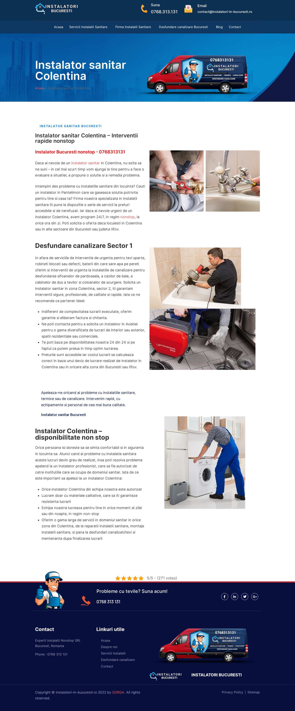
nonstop (127, 217)
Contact (235, 27)
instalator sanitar (85, 163)
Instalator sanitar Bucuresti (63, 415)
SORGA (118, 692)
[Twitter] (244, 596)
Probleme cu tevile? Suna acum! (132, 591)
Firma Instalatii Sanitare (133, 27)
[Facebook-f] (224, 596)
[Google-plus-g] (254, 596)
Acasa (58, 27)
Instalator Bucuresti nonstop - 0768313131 (80, 151)
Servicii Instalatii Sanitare (88, 27)
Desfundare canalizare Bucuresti (183, 27)
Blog (219, 27)
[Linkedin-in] (234, 596)
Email (201, 6)
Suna (155, 5)
